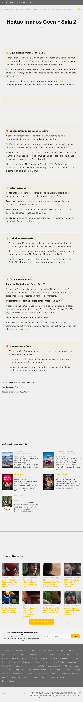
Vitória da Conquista (29, 654)
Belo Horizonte (19, 650)
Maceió (68, 665)
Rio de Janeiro (35, 650)
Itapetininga (41, 672)
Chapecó (19, 665)
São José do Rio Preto (60, 676)
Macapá (30, 665)
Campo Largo (20, 669)
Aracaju (5, 657)
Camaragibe (55, 669)
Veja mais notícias (42, 622)
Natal (52, 654)
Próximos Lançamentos (63, 9)
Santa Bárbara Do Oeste (68, 654)
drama (63, 81)
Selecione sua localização (17, 9)
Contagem (48, 650)
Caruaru (44, 676)
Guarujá (5, 672)
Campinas (72, 661)
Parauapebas (7, 665)
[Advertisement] (41, 40)
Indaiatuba (27, 661)
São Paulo (6, 650)
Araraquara (6, 669)
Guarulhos (6, 661)
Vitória (52, 672)
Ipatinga (77, 669)
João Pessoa (17, 672)
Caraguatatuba (8, 680)
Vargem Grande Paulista (68, 672)
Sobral (77, 665)
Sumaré (5, 676)
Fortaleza (70, 650)
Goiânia (17, 661)
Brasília (24, 657)
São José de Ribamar (37, 669)
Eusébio (13, 654)
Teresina (39, 661)
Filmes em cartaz (41, 9)
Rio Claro (33, 676)
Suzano (67, 669)
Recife (43, 654)
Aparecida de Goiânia (55, 661)
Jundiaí (34, 657)
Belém (4, 654)
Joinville (29, 672)
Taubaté (40, 665)
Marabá (44, 657)
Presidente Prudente (59, 657)
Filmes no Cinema (18, 2)
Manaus (15, 657)
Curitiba (60, 650)
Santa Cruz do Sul (19, 676)
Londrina (74, 657)
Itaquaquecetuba (54, 665)
